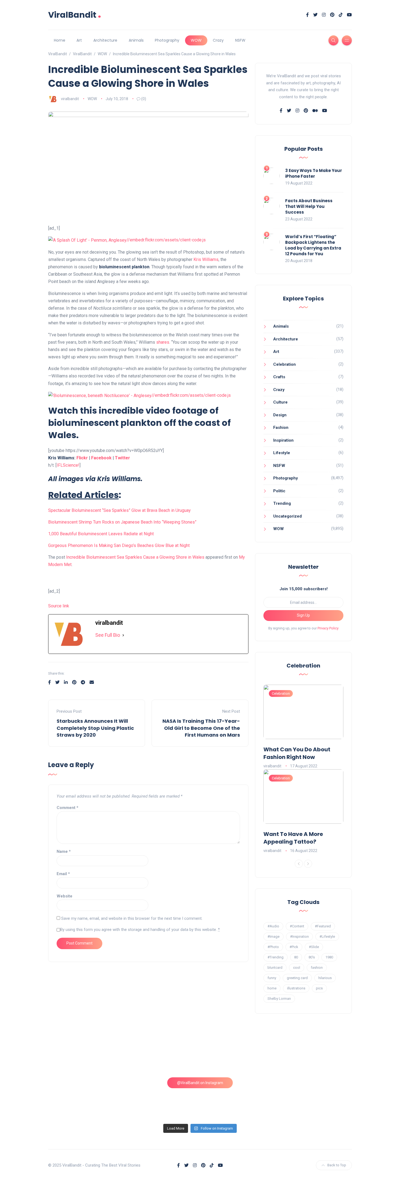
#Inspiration (299, 936)
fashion (317, 967)
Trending (282, 503)
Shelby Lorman (279, 999)
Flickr (82, 457)
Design (280, 415)
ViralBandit (74, 15)
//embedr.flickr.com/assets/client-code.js (166, 239)
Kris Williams (206, 259)
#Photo (273, 947)
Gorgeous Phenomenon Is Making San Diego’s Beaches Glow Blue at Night (119, 545)
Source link (58, 605)
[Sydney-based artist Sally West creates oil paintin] (315, 1098)
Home (59, 40)
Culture (280, 402)
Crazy (218, 40)
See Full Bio (107, 635)
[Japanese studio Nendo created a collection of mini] (85, 1098)
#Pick (294, 947)
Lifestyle (281, 452)
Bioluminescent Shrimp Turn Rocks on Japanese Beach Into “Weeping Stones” (122, 522)
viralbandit (70, 99)
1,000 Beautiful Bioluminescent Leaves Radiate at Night (101, 533)
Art (79, 40)
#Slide (314, 947)
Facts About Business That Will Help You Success (309, 206)
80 (296, 957)
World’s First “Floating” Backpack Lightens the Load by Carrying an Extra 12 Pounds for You (313, 245)
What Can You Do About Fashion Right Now (296, 753)
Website (64, 896)
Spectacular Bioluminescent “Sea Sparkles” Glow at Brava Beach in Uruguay (119, 510)
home (271, 988)
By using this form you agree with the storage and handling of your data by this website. (140, 929)
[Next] (308, 864)
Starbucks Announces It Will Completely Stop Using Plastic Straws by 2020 (95, 728)
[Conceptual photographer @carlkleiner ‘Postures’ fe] (238, 1054)
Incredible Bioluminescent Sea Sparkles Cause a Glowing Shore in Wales (135, 557)
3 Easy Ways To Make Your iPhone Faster (313, 173)
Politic (279, 490)
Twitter (122, 457)
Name (64, 851)
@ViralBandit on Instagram (200, 1083)
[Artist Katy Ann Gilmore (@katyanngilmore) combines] (85, 1054)
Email (63, 873)
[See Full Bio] (123, 635)
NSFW (240, 40)
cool (296, 967)
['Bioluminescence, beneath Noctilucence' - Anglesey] (100, 395)
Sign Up (303, 615)
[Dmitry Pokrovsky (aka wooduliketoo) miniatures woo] (238, 1098)
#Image (273, 936)
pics (319, 988)
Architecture (105, 40)
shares (162, 342)
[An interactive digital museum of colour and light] (161, 1054)
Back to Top (336, 1165)
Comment (67, 807)
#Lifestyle (327, 936)
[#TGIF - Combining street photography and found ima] (161, 1098)
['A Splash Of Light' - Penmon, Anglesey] (87, 239)
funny (271, 978)
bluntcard (274, 967)
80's (312, 957)
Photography (167, 40)
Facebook (101, 457)
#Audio (273, 926)
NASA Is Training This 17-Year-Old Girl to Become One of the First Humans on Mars (201, 728)
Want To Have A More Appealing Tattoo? (293, 837)
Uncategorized (287, 516)
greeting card (297, 978)
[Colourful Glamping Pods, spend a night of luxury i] (315, 1054)
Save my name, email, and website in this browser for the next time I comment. (131, 918)
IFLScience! (68, 465)
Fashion (280, 427)
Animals (136, 40)
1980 (329, 957)
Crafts (279, 376)
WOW (196, 40)
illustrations (296, 988)
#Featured (323, 926)
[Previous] (299, 864)
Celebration (284, 364)
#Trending (275, 957)
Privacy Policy (328, 628)
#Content (297, 926)
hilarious (325, 978)
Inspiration (283, 440)
